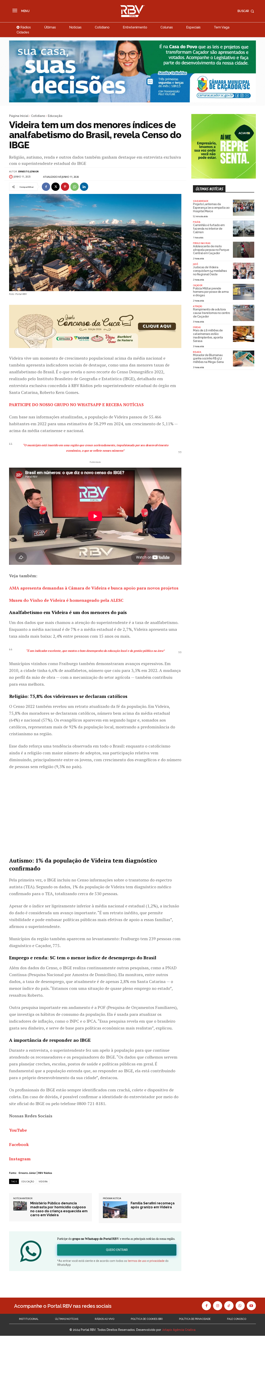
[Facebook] (46, 187)
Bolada (197, 352)
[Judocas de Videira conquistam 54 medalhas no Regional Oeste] (243, 271)
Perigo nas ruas (202, 243)
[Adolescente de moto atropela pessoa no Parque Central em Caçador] (243, 250)
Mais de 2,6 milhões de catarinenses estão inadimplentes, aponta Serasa (208, 335)
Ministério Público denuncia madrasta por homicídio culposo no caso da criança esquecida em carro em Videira (59, 1209)
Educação (55, 116)
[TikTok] (228, 1305)
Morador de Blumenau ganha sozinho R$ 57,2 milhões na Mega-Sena (208, 358)
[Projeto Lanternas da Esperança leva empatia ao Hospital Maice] (243, 208)
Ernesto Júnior (28, 171)
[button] (246, 11)
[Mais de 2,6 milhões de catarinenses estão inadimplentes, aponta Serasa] (243, 334)
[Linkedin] (84, 187)
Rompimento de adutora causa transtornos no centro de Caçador (211, 313)
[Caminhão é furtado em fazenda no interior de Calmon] (243, 229)
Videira (43, 1181)
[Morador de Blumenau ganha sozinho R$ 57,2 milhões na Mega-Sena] (243, 359)
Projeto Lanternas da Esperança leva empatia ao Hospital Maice (211, 207)
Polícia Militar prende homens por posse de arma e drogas (211, 292)
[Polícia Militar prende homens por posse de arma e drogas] (243, 292)
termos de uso (137, 1260)
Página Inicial (18, 116)
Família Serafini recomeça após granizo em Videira (153, 1205)
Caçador (197, 285)
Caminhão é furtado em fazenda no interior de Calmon (209, 228)
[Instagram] (217, 1305)
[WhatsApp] (74, 187)
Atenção (197, 306)
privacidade (157, 1260)
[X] (55, 187)
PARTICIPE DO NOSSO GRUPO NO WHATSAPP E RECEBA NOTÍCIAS (76, 404)
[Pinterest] (65, 187)
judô (195, 264)
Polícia (196, 222)
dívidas (197, 327)
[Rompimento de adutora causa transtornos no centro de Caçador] (243, 313)
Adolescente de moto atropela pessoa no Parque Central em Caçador (211, 250)
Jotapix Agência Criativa (178, 1329)
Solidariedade (200, 201)
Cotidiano (38, 116)
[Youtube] (251, 1305)
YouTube (18, 1130)
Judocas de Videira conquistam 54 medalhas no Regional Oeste (210, 271)
